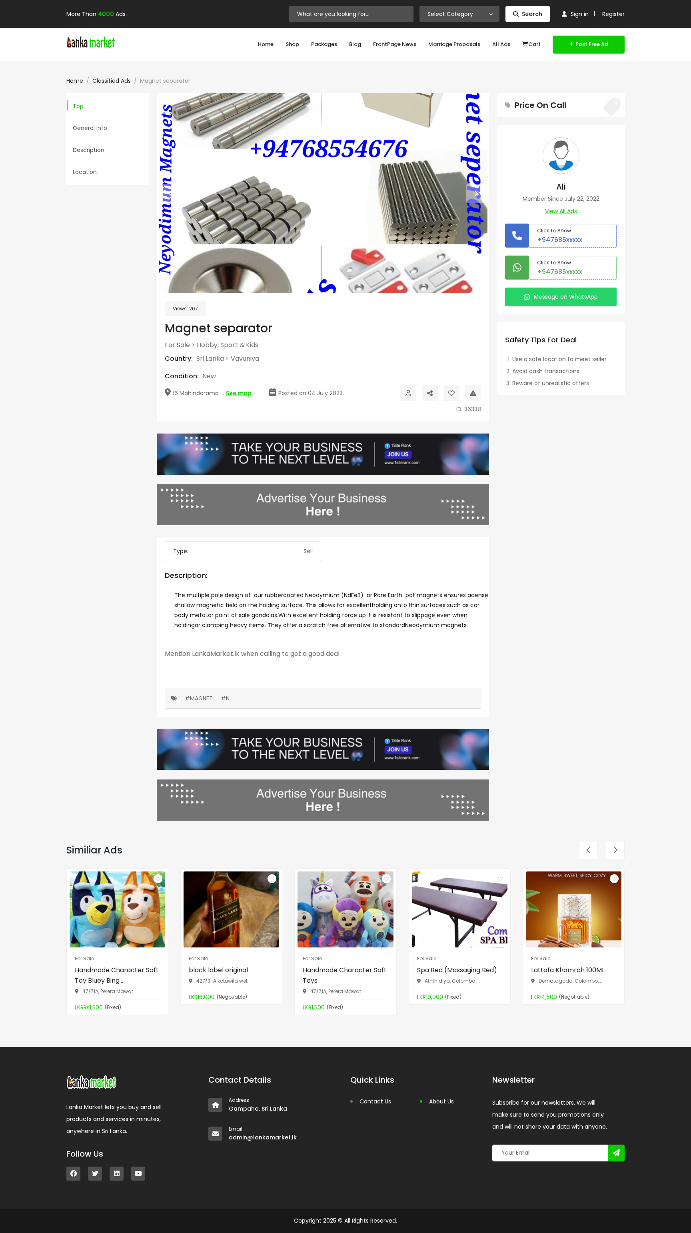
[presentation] (170, 193)
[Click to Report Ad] (473, 393)
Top (78, 106)
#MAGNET (199, 698)
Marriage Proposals (454, 44)
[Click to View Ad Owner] (408, 393)
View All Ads (561, 211)
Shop (292, 44)
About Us (441, 1101)
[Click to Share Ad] (430, 393)
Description (88, 150)
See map (239, 393)
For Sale (177, 345)
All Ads (501, 44)
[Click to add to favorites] (158, 878)
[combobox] (459, 14)
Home (266, 44)
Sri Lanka (210, 358)
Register (613, 14)
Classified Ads (111, 81)
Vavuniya (245, 358)
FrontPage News (394, 44)
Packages (324, 44)
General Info (90, 128)
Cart (534, 44)
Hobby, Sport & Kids (227, 345)
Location (85, 172)
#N (225, 698)
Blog (355, 44)
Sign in (580, 14)
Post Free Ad (591, 44)
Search (532, 14)
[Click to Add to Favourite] (451, 393)
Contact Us (375, 1101)
